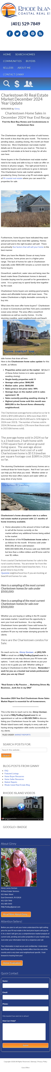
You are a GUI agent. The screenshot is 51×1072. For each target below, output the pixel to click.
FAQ (6, 771)
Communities (12, 61)
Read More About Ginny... (16, 914)
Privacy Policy (42, 1061)
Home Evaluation (12, 963)
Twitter (17, 33)
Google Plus (25, 33)
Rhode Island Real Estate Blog (17, 785)
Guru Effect (25, 1067)
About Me (24, 67)
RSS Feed (40, 33)
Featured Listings (12, 774)
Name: (6, 981)
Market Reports (22, 735)
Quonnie (5, 572)
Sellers (8, 67)
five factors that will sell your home (28, 247)
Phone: (5, 1004)
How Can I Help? (10, 1021)
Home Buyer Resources (14, 776)
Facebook (10, 33)
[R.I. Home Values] (17, 84)
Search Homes (25, 54)
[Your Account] (28, 84)
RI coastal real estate (12, 178)
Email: (6, 992)
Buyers (30, 61)
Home (7, 54)
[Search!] (6, 84)
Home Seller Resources (14, 779)
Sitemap (33, 1061)
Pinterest (33, 33)
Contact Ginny (13, 74)
